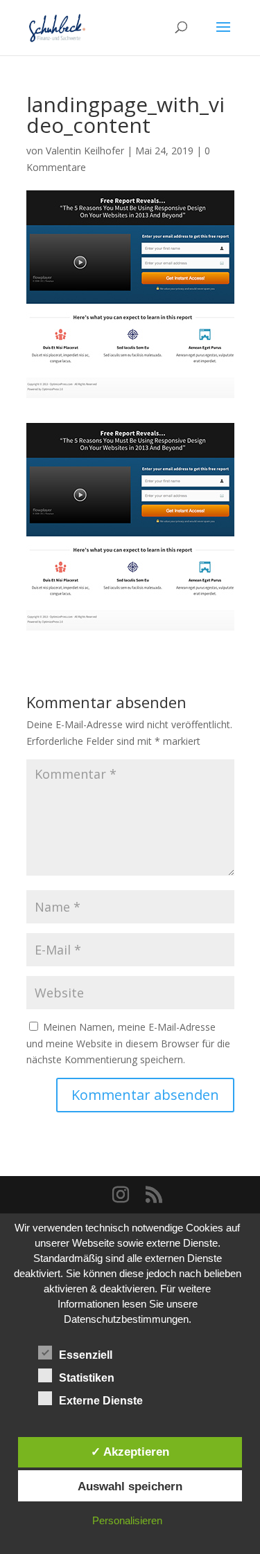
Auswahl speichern (130, 1486)
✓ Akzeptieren (130, 1451)
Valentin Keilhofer (85, 150)
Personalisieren (127, 1520)
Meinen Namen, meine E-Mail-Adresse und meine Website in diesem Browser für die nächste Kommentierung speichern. (128, 1043)
